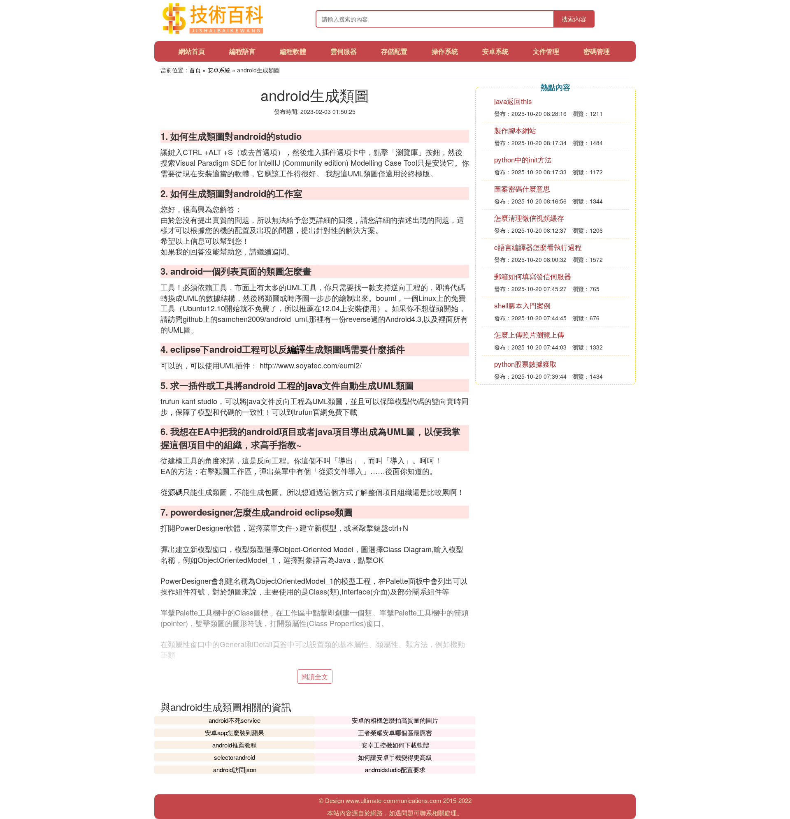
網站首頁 (192, 51)
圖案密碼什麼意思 (522, 188)
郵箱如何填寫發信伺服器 (532, 276)
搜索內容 (574, 18)
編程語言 (242, 51)
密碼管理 (596, 51)
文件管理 (546, 51)
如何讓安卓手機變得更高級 (395, 757)
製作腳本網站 (515, 130)
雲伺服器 (343, 51)
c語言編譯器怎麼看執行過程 (538, 247)
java (313, 385)
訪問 (175, 318)
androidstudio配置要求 (395, 769)
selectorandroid (234, 757)
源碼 (175, 491)
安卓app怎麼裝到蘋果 (234, 732)
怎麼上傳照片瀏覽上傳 (529, 334)
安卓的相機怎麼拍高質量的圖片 (395, 720)
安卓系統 (495, 51)
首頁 (195, 70)
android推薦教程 (234, 744)
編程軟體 (293, 51)
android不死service (234, 720)
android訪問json (234, 769)
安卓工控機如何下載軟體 (395, 744)
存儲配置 (394, 51)
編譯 (296, 349)
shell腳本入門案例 (522, 305)
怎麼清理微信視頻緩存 (529, 218)
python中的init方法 (523, 159)
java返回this (513, 101)
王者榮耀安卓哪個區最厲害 (395, 732)
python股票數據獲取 (525, 364)
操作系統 (445, 51)
